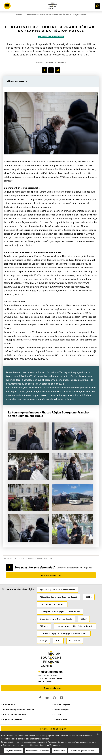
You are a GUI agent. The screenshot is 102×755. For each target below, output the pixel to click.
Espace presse (60, 719)
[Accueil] (51, 6)
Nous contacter (52, 575)
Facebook (40, 697)
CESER (89, 597)
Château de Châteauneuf (52, 604)
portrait (51, 63)
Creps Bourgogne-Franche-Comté (56, 619)
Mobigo (63, 395)
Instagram (54, 697)
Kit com (57, 714)
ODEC (58, 641)
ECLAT (84, 619)
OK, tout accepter (13, 750)
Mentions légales (62, 704)
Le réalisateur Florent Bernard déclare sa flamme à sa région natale (56, 14)
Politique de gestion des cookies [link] (83, 750)
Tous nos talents (18, 81)
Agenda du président (13, 719)
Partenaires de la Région (52, 728)
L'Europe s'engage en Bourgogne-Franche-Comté (64, 633)
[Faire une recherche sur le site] (97, 6)
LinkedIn (61, 697)
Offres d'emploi (61, 709)
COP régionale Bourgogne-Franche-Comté (60, 611)
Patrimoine (74, 641)
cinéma (40, 63)
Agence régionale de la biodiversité (57, 589)
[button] (44, 70)
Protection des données (14, 714)
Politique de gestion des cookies (18, 709)
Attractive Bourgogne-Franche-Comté (58, 597)
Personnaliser (59, 750)
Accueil (19, 14)
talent (62, 63)
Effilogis (44, 626)
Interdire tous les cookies (37, 750)
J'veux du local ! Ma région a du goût (75, 626)
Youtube (47, 697)
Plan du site (9, 704)
